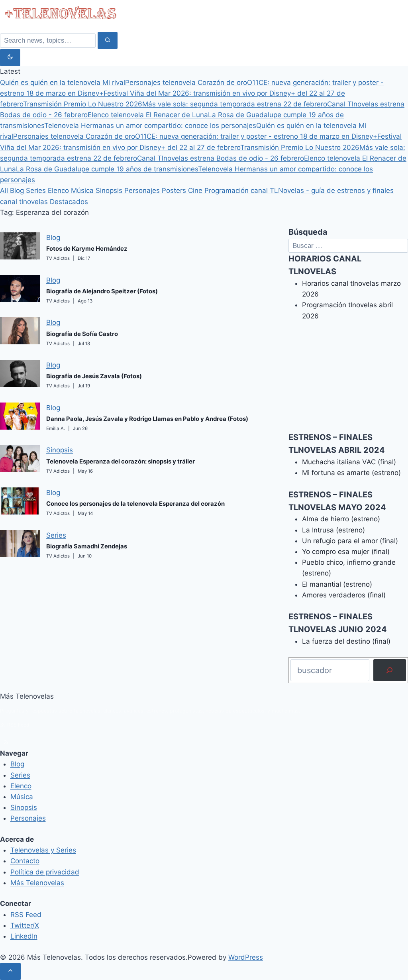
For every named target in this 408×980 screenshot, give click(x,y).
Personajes (143, 190)
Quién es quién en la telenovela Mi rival (62, 82)
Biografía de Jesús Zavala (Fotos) (94, 376)
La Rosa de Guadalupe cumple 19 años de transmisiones (107, 169)
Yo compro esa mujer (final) (346, 552)
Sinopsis (110, 190)
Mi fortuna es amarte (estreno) (351, 473)
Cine (196, 190)
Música (83, 190)
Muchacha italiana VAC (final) (349, 462)
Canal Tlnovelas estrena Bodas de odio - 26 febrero (220, 158)
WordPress (245, 957)
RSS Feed (18, 725)
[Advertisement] (348, 381)
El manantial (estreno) (337, 584)
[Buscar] (389, 670)
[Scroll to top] (10, 971)
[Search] (108, 40)
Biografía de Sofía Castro (82, 334)
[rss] (6, 742)
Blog (18, 190)
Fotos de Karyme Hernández (87, 248)
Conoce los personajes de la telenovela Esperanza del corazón (135, 503)
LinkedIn (23, 936)
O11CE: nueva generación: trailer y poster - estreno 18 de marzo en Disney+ (256, 136)
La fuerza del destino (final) (346, 641)
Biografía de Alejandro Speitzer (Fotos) (102, 291)
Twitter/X (24, 925)
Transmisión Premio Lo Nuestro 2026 (82, 104)
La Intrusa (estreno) (333, 530)
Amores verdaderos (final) (344, 595)
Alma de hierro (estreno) (341, 519)
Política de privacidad (44, 872)
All (5, 190)
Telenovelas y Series (43, 850)
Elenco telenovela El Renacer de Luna (148, 115)
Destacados (69, 202)
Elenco (59, 190)
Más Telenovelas (37, 883)
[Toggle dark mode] (10, 57)
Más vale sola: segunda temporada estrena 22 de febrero (234, 104)
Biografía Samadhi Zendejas (86, 546)
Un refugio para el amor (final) (350, 541)
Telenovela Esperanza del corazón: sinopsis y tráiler (120, 461)
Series (37, 190)
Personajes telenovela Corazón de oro (186, 82)
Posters (175, 190)
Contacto (24, 861)
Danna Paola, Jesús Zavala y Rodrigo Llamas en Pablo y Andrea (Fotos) (147, 418)
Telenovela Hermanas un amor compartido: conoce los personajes (150, 126)
